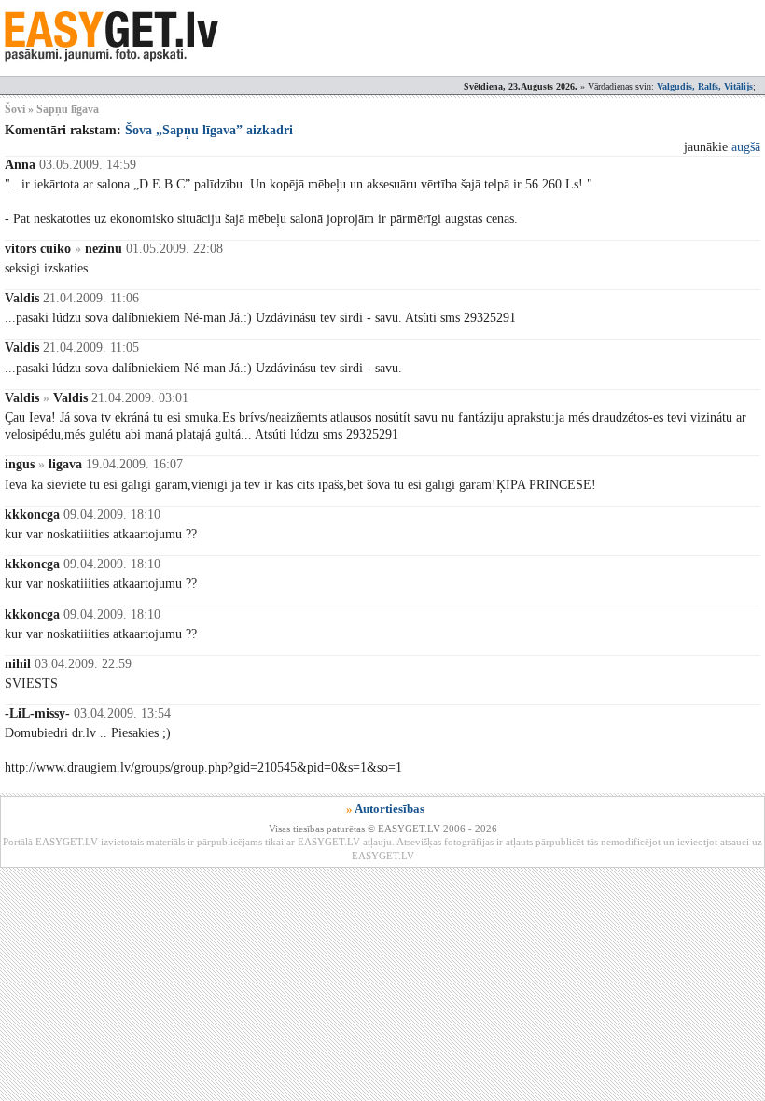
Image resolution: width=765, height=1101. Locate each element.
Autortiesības (389, 808)
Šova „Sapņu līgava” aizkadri (209, 130)
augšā (745, 147)
